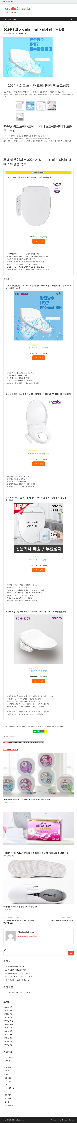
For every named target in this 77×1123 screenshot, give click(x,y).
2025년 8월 (8, 1010)
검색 (5, 950)
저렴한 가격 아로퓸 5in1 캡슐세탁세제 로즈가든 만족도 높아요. (26, 799)
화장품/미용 (8, 1105)
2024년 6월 (8, 1038)
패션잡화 (7, 1098)
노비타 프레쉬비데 (39, 742)
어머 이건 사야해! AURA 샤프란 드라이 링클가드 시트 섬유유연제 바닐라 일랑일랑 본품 (35, 853)
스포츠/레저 (8, 1081)
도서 (6, 1064)
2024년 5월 (8, 1041)
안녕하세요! (11, 992)
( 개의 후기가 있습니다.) (38, 347)
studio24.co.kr (17, 8)
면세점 (6, 1071)
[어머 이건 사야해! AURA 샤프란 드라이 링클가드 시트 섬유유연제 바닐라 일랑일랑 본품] (38, 829)
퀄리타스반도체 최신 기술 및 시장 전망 (18, 977)
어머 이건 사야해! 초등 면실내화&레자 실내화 (20, 907)
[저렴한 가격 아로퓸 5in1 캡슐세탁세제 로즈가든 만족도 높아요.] (38, 775)
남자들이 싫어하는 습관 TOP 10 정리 (17, 973)
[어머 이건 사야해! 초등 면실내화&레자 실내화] (38, 883)
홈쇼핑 (5, 26)
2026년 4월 (8, 1007)
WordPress (62, 1120)
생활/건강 (7, 1078)
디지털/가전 (8, 1067)
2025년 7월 (8, 1014)
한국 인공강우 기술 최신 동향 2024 (16, 980)
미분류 (6, 1074)
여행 (6, 1091)
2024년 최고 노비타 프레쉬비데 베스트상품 (21, 742)
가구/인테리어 (9, 1057)
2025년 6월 (8, 1017)
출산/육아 (7, 1095)
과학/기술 (7, 1061)
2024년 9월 (8, 1028)
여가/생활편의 (9, 1088)
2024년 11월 (8, 1021)
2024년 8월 (8, 1031)
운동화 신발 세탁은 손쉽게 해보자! (16, 970)
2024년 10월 (8, 1024)
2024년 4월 (8, 1045)
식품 (6, 1085)
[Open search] (71, 19)
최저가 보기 (38, 241)
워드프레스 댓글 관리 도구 (26, 992)
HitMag (71, 1120)
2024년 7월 (8, 1034)
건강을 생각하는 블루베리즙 (14, 966)
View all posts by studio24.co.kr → (29, 936)
